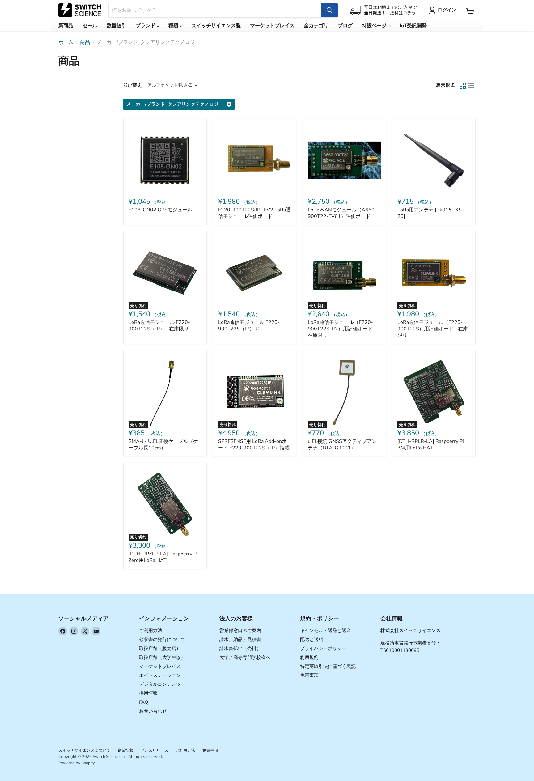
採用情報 (148, 693)
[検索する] (329, 10)
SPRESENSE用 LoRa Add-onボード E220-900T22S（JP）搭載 (254, 444)
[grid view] (462, 85)
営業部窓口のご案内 (240, 630)
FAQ (143, 702)
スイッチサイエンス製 (216, 25)
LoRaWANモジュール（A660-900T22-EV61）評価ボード (342, 213)
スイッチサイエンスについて (84, 750)
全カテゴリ (316, 25)
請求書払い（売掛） (240, 648)
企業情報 (125, 750)
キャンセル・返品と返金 (325, 630)
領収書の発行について (162, 639)
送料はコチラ (403, 13)
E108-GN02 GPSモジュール (160, 209)
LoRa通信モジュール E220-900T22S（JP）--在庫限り (159, 325)
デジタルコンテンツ (160, 684)
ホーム (65, 42)
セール (90, 25)
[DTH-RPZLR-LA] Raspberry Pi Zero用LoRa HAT (163, 557)
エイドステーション (160, 675)
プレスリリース (154, 750)
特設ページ (375, 25)
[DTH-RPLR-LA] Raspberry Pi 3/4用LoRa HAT (430, 444)
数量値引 (116, 25)
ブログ (345, 25)
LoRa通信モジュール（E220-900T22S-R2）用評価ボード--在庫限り (342, 329)
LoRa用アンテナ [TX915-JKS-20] (430, 213)
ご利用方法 (150, 630)
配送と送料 (311, 639)
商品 (85, 42)
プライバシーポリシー (323, 648)
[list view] (471, 85)
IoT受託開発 (413, 25)
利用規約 (309, 657)
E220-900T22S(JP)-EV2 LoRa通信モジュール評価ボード (254, 213)
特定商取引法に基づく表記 (328, 666)
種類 (174, 25)
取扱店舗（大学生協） (162, 657)
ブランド (146, 25)
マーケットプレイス (272, 25)
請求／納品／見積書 (240, 639)
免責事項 (309, 675)
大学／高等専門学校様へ (244, 657)
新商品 (65, 25)
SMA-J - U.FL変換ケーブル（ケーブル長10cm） (163, 444)
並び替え (132, 85)
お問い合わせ (153, 711)
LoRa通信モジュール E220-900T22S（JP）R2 (249, 325)
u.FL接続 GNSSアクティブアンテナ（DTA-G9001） (342, 444)
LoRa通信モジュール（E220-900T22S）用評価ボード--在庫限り (432, 329)
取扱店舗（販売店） (160, 648)
